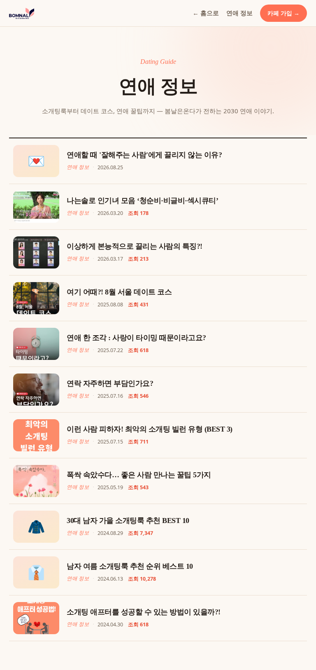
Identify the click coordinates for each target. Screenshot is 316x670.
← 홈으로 (206, 13)
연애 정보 (239, 13)
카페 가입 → (283, 13)
